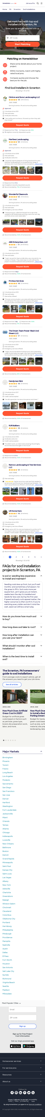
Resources (7, 1075)
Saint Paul (7, 866)
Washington (8, 806)
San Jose (6, 795)
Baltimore (7, 847)
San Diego (7, 787)
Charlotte (7, 892)
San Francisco (8, 791)
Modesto (6, 780)
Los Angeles (8, 776)
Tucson (5, 765)
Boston (6, 851)
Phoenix (6, 761)
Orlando (6, 821)
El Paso (6, 956)
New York (7, 885)
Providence (7, 937)
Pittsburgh (7, 934)
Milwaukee (7, 994)
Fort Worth (7, 960)
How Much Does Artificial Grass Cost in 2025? (15, 712)
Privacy (10, 1100)
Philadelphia (8, 930)
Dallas (5, 952)
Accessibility (33, 1100)
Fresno (5, 769)
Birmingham (8, 757)
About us (6, 1081)
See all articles (12, 684)
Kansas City (7, 870)
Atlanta (6, 829)
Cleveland (7, 911)
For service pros (9, 1068)
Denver (6, 799)
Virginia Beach (9, 982)
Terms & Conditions (35, 1104)
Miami (5, 817)
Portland (6, 922)
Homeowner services (12, 1061)
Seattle (6, 986)
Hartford (6, 802)
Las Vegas (7, 877)
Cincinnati (7, 907)
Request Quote (22, 125)
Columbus (7, 915)
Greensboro (8, 896)
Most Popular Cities (10, 1003)
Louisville (6, 840)
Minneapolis (8, 862)
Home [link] (5, 9)
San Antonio (8, 967)
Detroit (6, 855)
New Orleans (8, 844)
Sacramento (8, 784)
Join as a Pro (30, 3)
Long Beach (8, 772)
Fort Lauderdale (9, 810)
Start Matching (22, 44)
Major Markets (11, 751)
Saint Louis (7, 874)
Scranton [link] (17, 9)
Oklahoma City (9, 919)
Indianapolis (8, 836)
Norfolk (6, 975)
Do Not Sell (24, 1100)
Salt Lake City (8, 971)
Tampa (5, 825)
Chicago (6, 832)
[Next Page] (41, 557)
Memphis (6, 941)
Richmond (7, 979)
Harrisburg (7, 926)
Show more (38, 164)
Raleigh (6, 900)
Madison (6, 990)
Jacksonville (8, 814)
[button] (6, 170)
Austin (5, 949)
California (17, 1100)
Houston (6, 964)
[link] (22, 101)
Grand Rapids (8, 859)
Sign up (22, 1026)
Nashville (6, 945)
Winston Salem (9, 904)
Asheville (6, 889)
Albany (5, 881)
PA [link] (10, 9)
